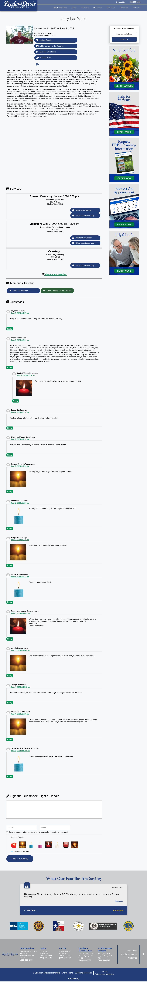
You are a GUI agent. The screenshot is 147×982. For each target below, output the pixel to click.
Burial (74, 8)
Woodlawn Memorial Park (85, 949)
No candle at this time (21, 852)
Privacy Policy (73, 978)
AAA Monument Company (105, 949)
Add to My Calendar (83, 210)
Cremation (85, 8)
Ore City (62, 948)
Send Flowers (45, 58)
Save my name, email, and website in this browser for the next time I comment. (38, 832)
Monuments (97, 8)
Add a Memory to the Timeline (51, 46)
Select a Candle (17, 837)
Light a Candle (45, 40)
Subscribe (124, 39)
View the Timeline (20, 291)
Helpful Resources (129, 954)
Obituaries (136, 8)
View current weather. (55, 274)
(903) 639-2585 (26, 960)
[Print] (37, 64)
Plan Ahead (111, 8)
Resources (124, 8)
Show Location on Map (84, 215)
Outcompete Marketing (104, 974)
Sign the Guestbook (47, 52)
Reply (9, 329)
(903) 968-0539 (65, 958)
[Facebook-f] (143, 954)
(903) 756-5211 (46, 958)
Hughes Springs (27, 948)
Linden (43, 948)
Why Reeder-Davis (60, 8)
